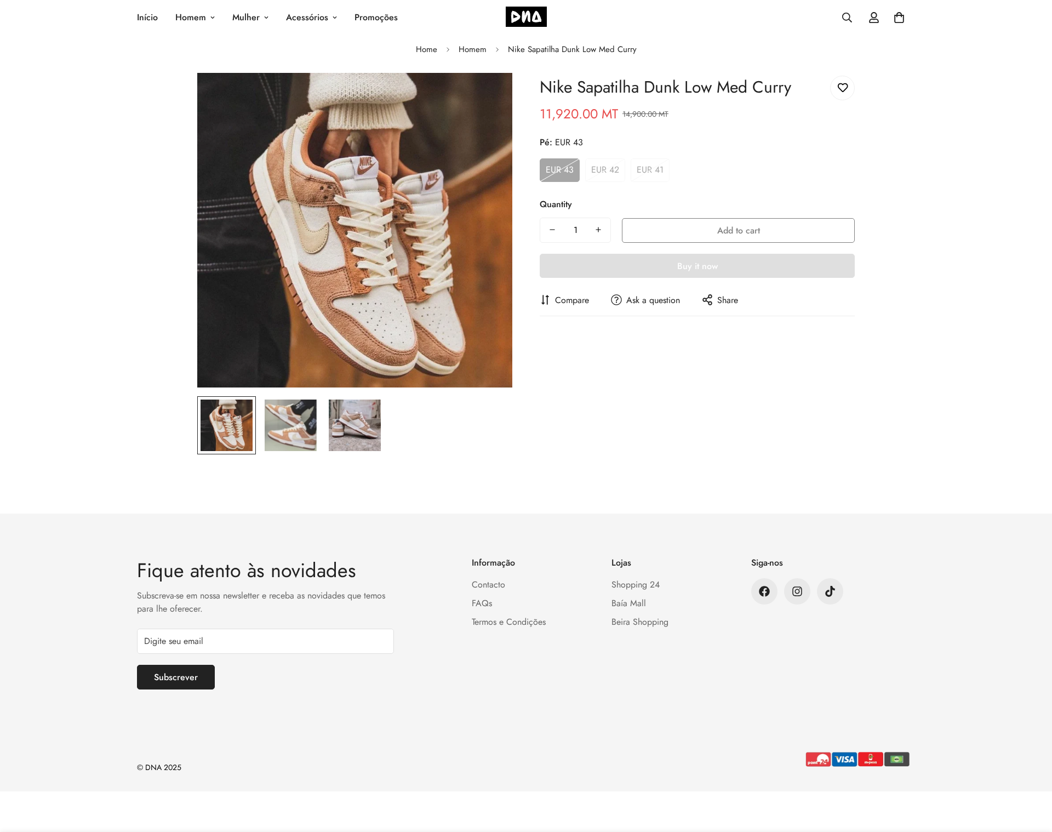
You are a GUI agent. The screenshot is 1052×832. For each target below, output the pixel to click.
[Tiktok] (830, 591)
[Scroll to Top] (1030, 772)
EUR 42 (605, 169)
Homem (190, 17)
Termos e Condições (509, 622)
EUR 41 (650, 169)
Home (426, 49)
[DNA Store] (526, 18)
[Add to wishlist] (842, 88)
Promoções (376, 17)
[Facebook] (764, 591)
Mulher (246, 17)
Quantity (556, 203)
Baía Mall (628, 603)
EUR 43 (560, 169)
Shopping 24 (635, 584)
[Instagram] (797, 591)
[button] (899, 17)
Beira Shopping (639, 622)
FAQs (482, 603)
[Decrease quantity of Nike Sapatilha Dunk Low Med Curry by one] (552, 230)
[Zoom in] (489, 96)
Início (147, 17)
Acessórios (307, 17)
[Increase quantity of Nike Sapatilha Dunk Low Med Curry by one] (598, 230)
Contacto (488, 584)
